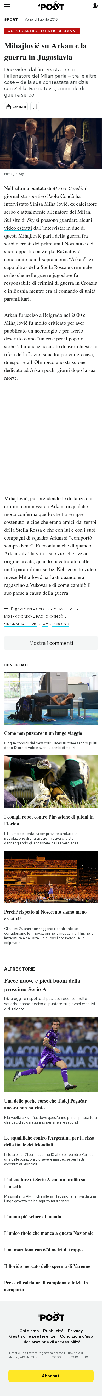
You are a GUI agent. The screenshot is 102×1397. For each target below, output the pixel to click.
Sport (11, 19)
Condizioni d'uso (76, 1336)
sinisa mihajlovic (20, 624)
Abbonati (51, 1376)
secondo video (81, 569)
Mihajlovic (64, 609)
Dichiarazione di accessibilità (51, 1342)
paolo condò (50, 616)
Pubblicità (53, 1330)
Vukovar (60, 624)
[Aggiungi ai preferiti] (35, 106)
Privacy (75, 1330)
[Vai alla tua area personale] (95, 6)
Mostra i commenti (51, 643)
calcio (42, 609)
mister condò (18, 616)
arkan (26, 609)
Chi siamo (29, 1330)
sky (45, 624)
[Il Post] (50, 5)
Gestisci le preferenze (32, 1336)
